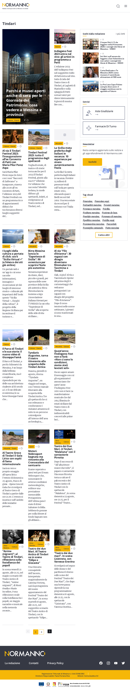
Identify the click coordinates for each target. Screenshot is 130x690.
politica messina (92, 220)
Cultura (6, 246)
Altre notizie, (58, 441)
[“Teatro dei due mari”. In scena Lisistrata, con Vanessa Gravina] (64, 538)
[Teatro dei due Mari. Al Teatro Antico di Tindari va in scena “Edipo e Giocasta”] (38, 535)
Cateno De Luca (110, 212)
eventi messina (112, 205)
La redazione (12, 663)
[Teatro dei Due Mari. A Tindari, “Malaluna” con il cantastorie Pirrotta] (64, 434)
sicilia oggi (109, 220)
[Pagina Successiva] (50, 631)
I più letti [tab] (120, 33)
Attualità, (58, 346)
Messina (88, 201)
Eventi (16, 120)
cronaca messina (92, 209)
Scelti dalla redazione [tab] (94, 33)
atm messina (113, 228)
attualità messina (92, 205)
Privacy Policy (55, 663)
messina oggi (102, 201)
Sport (31, 447)
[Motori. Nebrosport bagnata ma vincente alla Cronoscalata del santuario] (38, 437)
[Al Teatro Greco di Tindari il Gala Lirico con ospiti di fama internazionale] (12, 437)
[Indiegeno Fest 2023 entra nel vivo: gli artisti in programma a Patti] (64, 36)
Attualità (58, 143)
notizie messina (91, 216)
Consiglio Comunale (93, 228)
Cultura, (10, 120)
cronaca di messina (112, 216)
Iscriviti (92, 161)
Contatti (33, 663)
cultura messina (92, 212)
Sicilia (107, 209)
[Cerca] (118, 6)
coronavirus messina (94, 224)
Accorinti (112, 224)
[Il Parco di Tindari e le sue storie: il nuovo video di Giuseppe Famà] (12, 335)
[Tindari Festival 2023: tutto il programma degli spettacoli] (38, 137)
